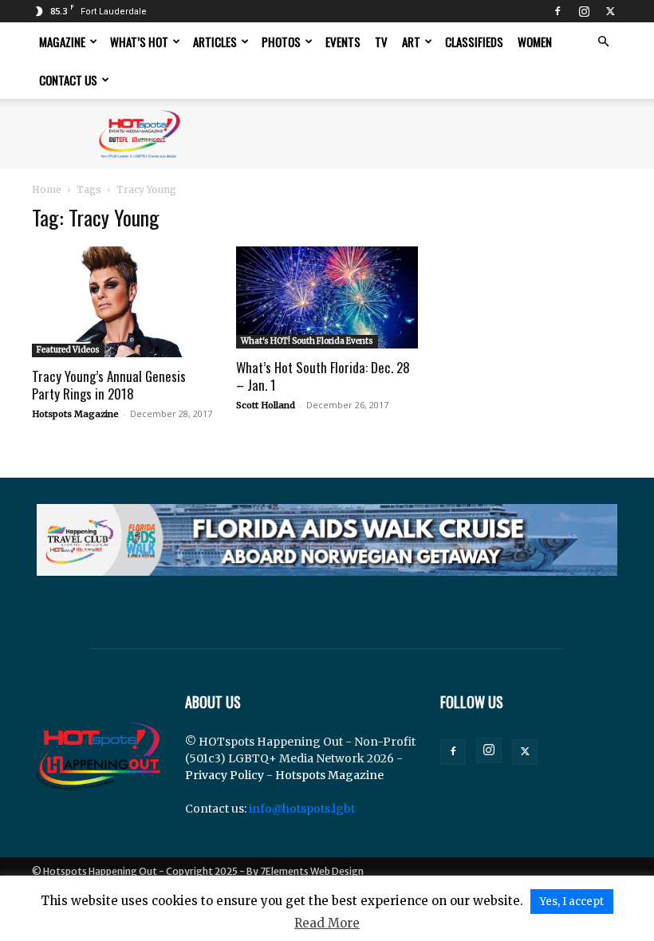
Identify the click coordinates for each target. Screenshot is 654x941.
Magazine (62, 41)
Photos (281, 41)
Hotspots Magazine (75, 413)
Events (342, 41)
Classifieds (474, 41)
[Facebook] (557, 11)
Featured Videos (68, 350)
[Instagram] (584, 11)
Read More (327, 923)
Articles (215, 41)
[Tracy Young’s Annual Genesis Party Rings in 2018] (123, 301)
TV (381, 41)
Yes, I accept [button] (572, 901)
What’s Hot (139, 41)
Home (46, 189)
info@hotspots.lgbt (302, 808)
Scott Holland (265, 405)
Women (535, 41)
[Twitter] (610, 11)
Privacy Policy (224, 775)
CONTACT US (68, 80)
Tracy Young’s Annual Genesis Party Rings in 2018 (109, 385)
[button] (603, 41)
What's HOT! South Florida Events (307, 341)
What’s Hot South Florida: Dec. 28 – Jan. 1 (323, 376)
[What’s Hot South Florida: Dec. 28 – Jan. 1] (327, 297)
